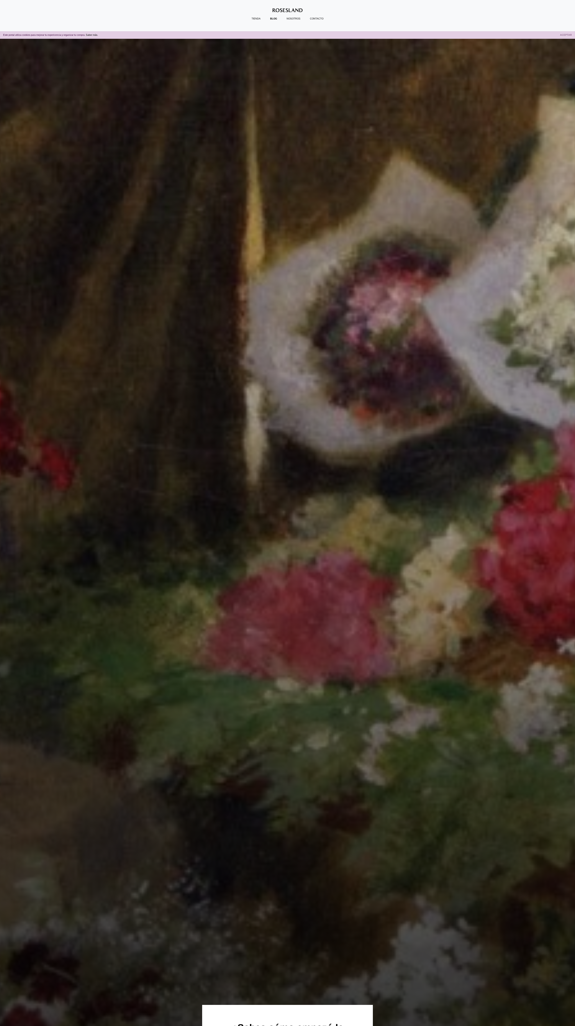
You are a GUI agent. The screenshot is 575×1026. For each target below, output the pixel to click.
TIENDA (256, 18)
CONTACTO (316, 18)
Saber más (91, 35)
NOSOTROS (293, 18)
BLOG (273, 18)
